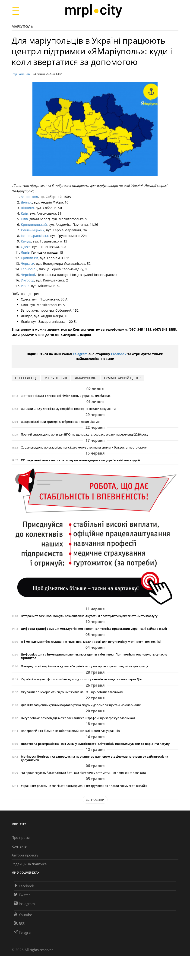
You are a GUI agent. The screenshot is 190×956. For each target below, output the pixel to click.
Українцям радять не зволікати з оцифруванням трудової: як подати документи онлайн (84, 786)
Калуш (26, 241)
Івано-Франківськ (35, 235)
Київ (24, 213)
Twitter (24, 894)
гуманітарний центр (122, 378)
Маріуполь (22, 26)
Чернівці (28, 274)
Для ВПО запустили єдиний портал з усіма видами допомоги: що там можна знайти (81, 705)
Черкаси (27, 263)
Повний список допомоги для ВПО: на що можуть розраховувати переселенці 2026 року (84, 434)
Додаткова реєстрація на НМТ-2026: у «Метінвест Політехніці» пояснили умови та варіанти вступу (95, 744)
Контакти (19, 846)
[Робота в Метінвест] (95, 536)
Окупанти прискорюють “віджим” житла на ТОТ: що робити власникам (72, 692)
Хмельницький (32, 230)
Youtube (25, 914)
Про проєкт (21, 837)
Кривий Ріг (29, 258)
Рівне (25, 286)
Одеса (26, 247)
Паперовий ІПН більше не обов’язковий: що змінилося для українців (70, 731)
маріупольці (55, 378)
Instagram (27, 903)
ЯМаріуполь (85, 378)
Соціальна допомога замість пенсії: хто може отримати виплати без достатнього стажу (84, 447)
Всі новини (95, 800)
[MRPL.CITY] (93, 10)
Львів (25, 252)
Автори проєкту (25, 855)
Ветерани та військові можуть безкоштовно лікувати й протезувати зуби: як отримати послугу (89, 616)
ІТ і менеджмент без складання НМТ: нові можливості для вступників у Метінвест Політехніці (91, 641)
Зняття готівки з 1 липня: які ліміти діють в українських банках (66, 395)
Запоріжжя (29, 196)
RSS (22, 923)
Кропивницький (34, 224)
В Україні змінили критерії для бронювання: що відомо (60, 421)
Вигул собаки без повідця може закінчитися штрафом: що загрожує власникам (78, 718)
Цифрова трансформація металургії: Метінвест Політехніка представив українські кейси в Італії (94, 628)
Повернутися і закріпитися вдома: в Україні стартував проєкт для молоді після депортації (84, 666)
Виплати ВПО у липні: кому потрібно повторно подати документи (68, 408)
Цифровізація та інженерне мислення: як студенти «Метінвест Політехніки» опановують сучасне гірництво (94, 656)
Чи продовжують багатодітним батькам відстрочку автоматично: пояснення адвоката (83, 773)
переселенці (26, 378)
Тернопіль (29, 269)
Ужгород (27, 280)
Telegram (80, 354)
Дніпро (26, 202)
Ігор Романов (21, 74)
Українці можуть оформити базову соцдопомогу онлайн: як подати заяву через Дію (81, 679)
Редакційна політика (29, 864)
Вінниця (27, 208)
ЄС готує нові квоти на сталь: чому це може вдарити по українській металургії (80, 460)
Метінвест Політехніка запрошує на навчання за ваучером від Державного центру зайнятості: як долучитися (94, 758)
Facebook (119, 354)
